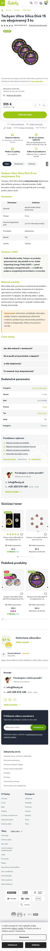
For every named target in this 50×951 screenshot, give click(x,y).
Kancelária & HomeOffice (10, 867)
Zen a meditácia (7, 871)
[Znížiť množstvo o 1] (35, 105)
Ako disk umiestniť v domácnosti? (18, 349)
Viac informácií (36, 81)
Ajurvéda (4, 844)
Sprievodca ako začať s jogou (17, 454)
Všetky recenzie (22, 642)
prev (2, 526)
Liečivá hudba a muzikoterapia (7, 849)
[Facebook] (5, 699)
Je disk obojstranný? (12, 364)
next (47, 526)
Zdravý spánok (6, 880)
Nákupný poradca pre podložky (17, 443)
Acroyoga (4, 835)
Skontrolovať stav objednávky (15, 786)
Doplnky (28, 815)
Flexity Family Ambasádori (13, 769)
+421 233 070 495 (18, 487)
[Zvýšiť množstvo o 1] (44, 105)
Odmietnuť (12, 945)
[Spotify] (14, 699)
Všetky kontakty (12, 492)
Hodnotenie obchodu (11, 781)
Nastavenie (24, 937)
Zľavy (27, 820)
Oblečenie (28, 798)
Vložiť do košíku (25, 115)
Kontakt (4, 798)
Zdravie (28, 811)
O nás (3, 803)
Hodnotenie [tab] (18, 164)
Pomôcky (28, 807)
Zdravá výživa (6, 840)
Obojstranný (42, 413)
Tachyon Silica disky (39, 388)
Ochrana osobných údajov (13, 764)
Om (38, 531)
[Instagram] (9, 699)
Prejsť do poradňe (9, 459)
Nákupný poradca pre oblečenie (17, 450)
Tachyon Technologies (26, 128)
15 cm (45, 407)
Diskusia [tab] (32, 164)
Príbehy (4, 811)
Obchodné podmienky (12, 760)
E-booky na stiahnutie (9, 815)
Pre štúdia (5, 859)
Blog (2, 807)
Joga (3, 855)
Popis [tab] (7, 164)
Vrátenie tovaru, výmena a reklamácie (17, 756)
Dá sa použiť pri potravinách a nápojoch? (21, 356)
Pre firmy (7, 777)
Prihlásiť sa (38, 727)
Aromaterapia (6, 876)
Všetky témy (15, 831)
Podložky (28, 803)
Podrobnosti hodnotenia (38, 25)
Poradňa (7, 773)
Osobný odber (6, 824)
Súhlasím (36, 945)
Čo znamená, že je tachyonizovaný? (19, 371)
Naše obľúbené (6, 884)
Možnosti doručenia (14, 95)
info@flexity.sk (16, 482)
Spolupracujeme (7, 820)
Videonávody (36, 459)
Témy (27, 824)
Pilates (3, 863)
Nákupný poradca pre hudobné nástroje (21, 446)
